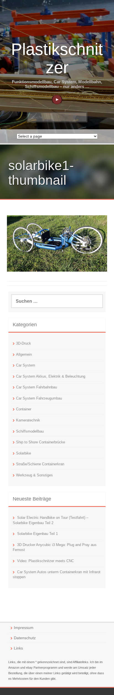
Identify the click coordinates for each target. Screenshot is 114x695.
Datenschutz (25, 638)
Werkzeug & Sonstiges (34, 475)
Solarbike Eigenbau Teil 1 (37, 534)
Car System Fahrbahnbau (36, 387)
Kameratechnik (28, 420)
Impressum (23, 627)
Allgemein (24, 354)
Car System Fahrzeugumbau (39, 398)
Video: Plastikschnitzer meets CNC (45, 561)
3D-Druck (23, 343)
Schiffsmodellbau (30, 431)
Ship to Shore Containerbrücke (40, 442)
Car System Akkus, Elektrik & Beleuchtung (50, 376)
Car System (25, 365)
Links (18, 648)
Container (23, 409)
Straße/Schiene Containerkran (40, 464)
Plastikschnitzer (57, 58)
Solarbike (23, 453)
